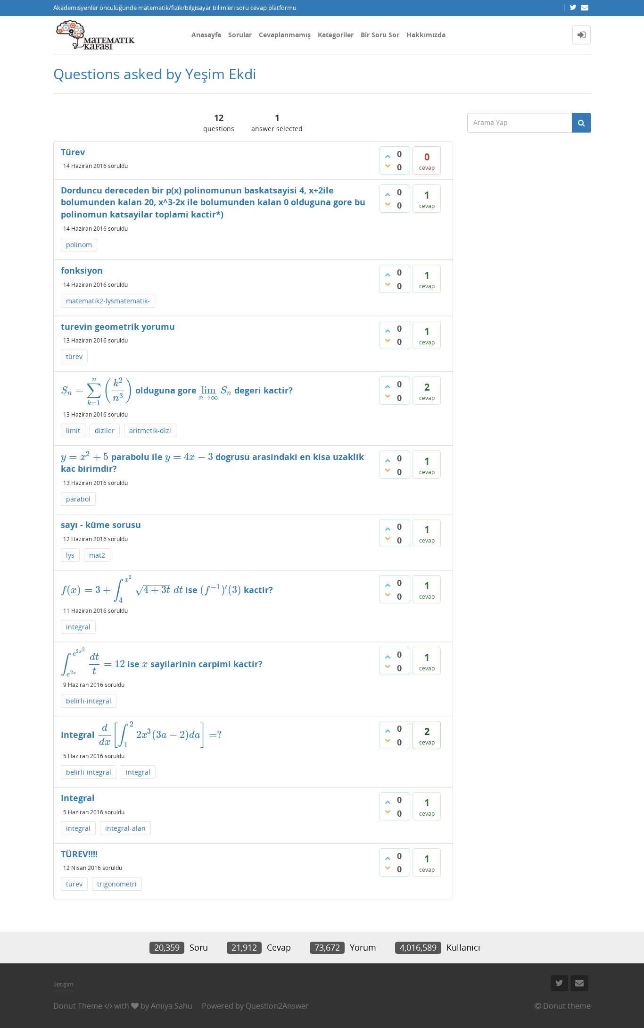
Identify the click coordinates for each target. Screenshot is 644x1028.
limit (73, 430)
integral (78, 626)
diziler (105, 430)
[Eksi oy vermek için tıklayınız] (387, 165)
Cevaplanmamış (285, 34)
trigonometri (117, 883)
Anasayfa (206, 34)
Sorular (240, 34)
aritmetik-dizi (150, 430)
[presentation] (97, 390)
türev (74, 356)
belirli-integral (88, 700)
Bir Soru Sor (380, 34)
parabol (78, 498)
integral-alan (125, 828)
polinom (79, 244)
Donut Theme (77, 1006)
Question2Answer (277, 1006)
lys (70, 555)
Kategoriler (336, 34)
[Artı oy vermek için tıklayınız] (387, 156)
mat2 (97, 555)
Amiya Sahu (171, 1006)
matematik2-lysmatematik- (108, 300)
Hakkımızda (426, 34)
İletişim (63, 984)
